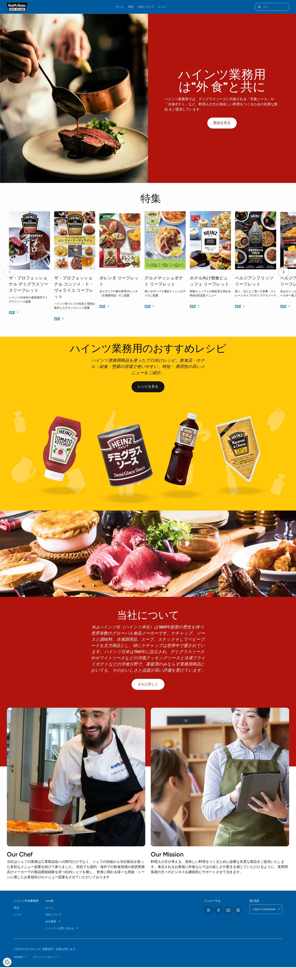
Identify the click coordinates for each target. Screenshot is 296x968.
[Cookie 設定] (7, 962)
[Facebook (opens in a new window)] (218, 910)
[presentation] (283, 271)
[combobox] (272, 7)
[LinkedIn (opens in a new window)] (238, 910)
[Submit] (259, 7)
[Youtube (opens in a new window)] (228, 910)
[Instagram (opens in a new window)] (208, 910)
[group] (151, 266)
